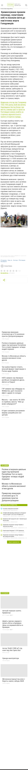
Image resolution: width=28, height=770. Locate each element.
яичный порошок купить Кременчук (11, 612)
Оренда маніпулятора (10, 658)
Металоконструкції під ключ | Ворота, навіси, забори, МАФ (13, 680)
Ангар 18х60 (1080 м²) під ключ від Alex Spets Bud (12, 649)
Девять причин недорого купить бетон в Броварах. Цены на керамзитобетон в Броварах (12, 624)
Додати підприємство (14, 542)
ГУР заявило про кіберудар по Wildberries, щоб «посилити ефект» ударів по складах (13, 391)
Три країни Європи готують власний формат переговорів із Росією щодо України (14, 369)
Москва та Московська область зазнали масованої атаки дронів (14, 358)
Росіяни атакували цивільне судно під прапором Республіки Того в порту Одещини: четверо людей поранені (14, 346)
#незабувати (4, 261)
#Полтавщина (22, 260)
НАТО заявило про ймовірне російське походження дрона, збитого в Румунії (13, 380)
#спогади (15, 260)
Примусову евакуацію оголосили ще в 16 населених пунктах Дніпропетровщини (13, 334)
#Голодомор (4, 260)
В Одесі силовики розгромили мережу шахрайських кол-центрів (13, 413)
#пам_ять (10, 260)
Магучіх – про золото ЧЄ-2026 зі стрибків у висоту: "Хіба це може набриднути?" (13, 402)
